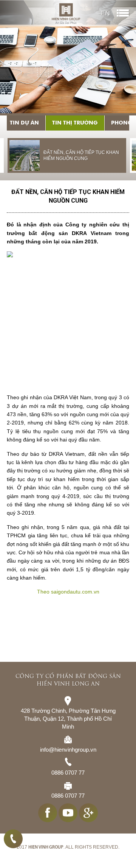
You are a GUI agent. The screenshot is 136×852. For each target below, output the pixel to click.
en (105, 13)
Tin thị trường (75, 123)
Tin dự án (24, 123)
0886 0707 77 (13, 838)
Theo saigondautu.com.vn (68, 592)
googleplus (88, 818)
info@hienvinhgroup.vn (68, 755)
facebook (47, 818)
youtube (68, 818)
